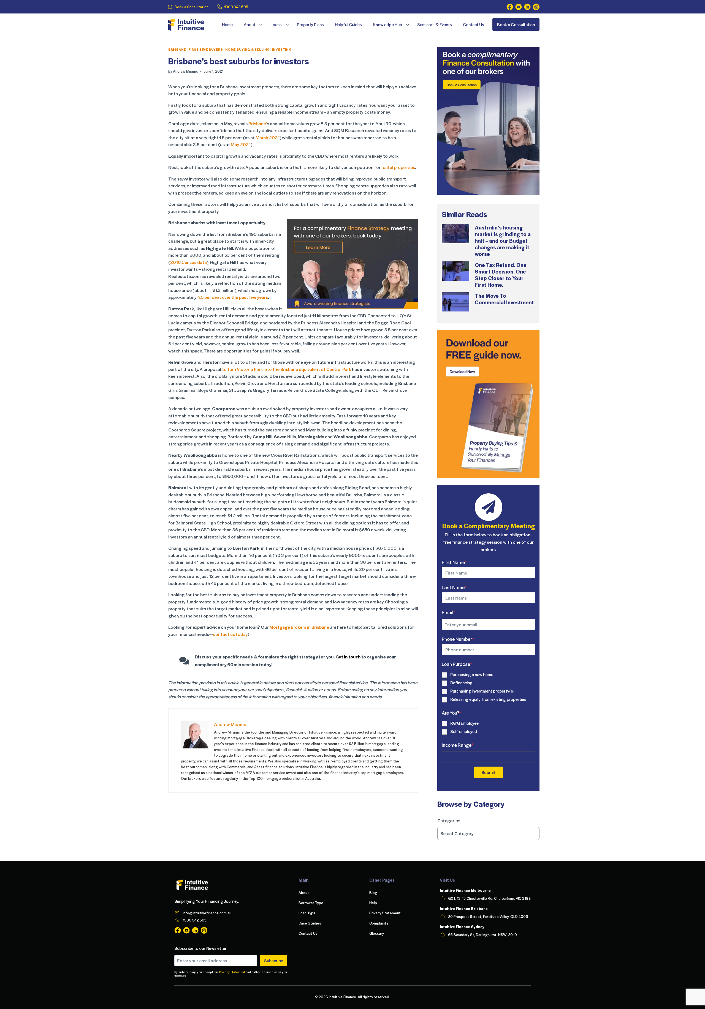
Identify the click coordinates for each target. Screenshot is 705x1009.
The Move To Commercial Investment (504, 299)
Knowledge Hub (387, 24)
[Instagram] (536, 7)
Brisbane (177, 49)
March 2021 (267, 137)
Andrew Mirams (185, 71)
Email (448, 612)
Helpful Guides (348, 24)
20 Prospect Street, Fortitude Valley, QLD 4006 (488, 916)
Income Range (457, 745)
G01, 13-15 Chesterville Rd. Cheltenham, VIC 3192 (489, 898)
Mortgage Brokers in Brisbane (299, 627)
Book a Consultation (191, 6)
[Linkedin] (527, 7)
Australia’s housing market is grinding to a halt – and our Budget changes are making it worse (503, 240)
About (249, 24)
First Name (454, 562)
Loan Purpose (457, 664)
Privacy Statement (232, 972)
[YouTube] (518, 7)
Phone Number (458, 639)
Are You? (451, 712)
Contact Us (473, 24)
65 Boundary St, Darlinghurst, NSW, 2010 (482, 934)
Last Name (454, 587)
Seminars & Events (434, 24)
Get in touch (347, 656)
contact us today (230, 634)
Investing (281, 49)
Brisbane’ (257, 123)
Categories (448, 820)
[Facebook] (509, 7)
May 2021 (241, 144)
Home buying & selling (247, 49)
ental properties (399, 167)
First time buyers (206, 49)
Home (227, 24)
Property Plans (310, 24)
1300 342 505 (236, 6)
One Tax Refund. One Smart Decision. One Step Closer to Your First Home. (501, 274)
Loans (276, 24)
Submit (488, 772)
